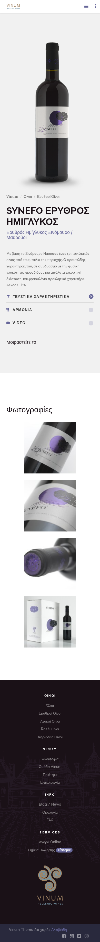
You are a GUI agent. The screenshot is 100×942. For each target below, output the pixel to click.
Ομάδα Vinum (50, 767)
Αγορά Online (50, 842)
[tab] (50, 296)
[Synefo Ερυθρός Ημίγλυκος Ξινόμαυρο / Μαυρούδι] (50, 447)
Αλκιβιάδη (59, 930)
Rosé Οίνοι (50, 729)
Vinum (12, 196)
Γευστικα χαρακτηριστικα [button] (41, 296)
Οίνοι (28, 196)
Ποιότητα (50, 775)
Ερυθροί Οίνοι (48, 196)
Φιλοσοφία (50, 759)
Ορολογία (50, 812)
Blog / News (50, 804)
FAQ (50, 820)
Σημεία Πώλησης (49, 850)
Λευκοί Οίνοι (50, 721)
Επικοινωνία (50, 782)
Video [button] (18, 323)
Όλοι (50, 705)
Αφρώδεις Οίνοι (50, 737)
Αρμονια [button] (22, 310)
